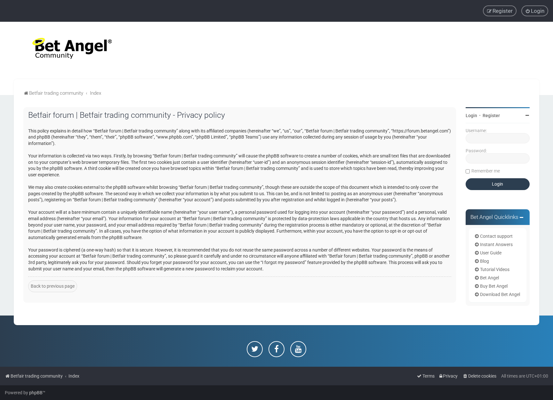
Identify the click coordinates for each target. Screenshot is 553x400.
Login (471, 115)
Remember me (485, 170)
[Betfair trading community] (64, 50)
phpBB (36, 392)
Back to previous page (53, 286)
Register (491, 115)
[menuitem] (534, 10)
